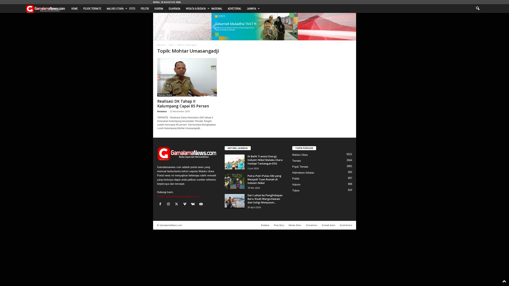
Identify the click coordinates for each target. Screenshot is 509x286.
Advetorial (234, 8)
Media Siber (295, 225)
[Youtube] (201, 204)
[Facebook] (161, 204)
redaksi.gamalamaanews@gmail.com (178, 196)
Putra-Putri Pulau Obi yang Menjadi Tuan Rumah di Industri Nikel (264, 179)
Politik (145, 8)
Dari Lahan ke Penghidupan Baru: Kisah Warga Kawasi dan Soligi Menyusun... (265, 198)
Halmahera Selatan (303, 172)
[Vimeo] (186, 204)
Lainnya (251, 8)
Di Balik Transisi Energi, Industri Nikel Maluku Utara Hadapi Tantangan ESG (265, 160)
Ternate (296, 160)
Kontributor (346, 225)
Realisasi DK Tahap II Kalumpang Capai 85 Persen (183, 104)
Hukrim (158, 8)
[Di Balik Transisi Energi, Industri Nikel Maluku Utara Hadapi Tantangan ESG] (235, 162)
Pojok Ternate (92, 8)
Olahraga (174, 8)
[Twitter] (177, 204)
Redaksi (162, 111)
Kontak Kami (328, 225)
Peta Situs (279, 225)
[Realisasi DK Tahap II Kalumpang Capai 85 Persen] (187, 77)
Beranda (161, 44)
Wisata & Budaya (196, 8)
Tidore (295, 190)
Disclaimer (311, 225)
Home (74, 8)
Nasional (216, 8)
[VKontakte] (194, 204)
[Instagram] (169, 204)
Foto (132, 8)
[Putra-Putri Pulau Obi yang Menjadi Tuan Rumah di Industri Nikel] (235, 181)
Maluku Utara (115, 8)
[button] (477, 8)
